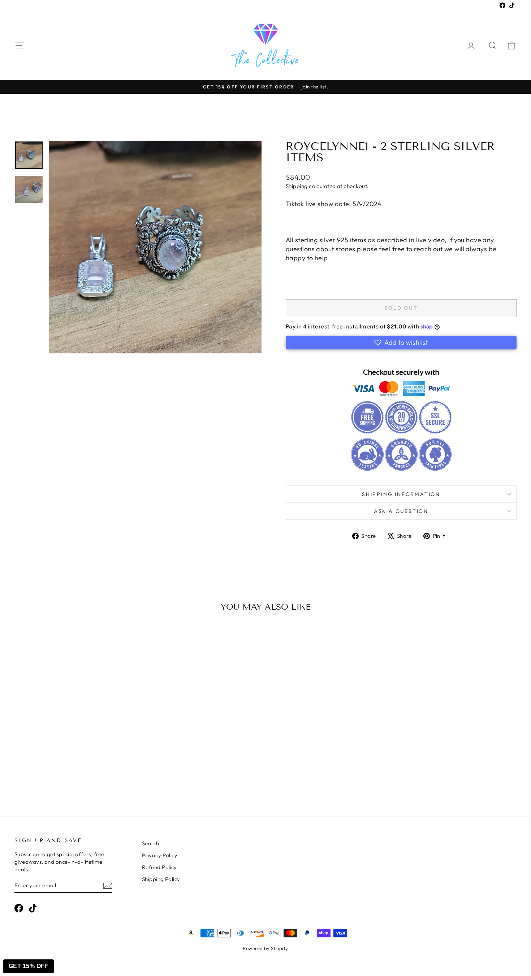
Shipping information (401, 494)
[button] (401, 342)
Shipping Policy (161, 879)
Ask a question (401, 511)
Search (150, 843)
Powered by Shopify (265, 948)
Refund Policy (159, 867)
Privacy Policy (159, 855)
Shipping (297, 186)
